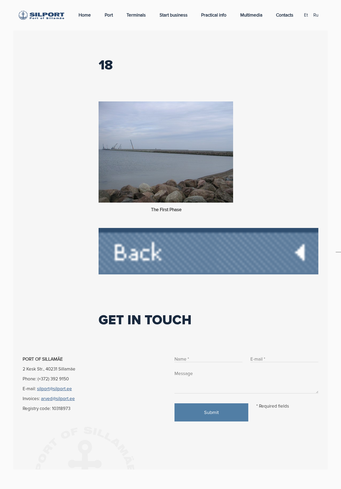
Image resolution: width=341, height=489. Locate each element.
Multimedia (251, 15)
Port (109, 15)
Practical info (213, 15)
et (306, 15)
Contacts (284, 15)
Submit (211, 412)
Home (85, 15)
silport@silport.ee (54, 389)
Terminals (136, 15)
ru (315, 15)
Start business (174, 15)
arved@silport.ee (58, 398)
